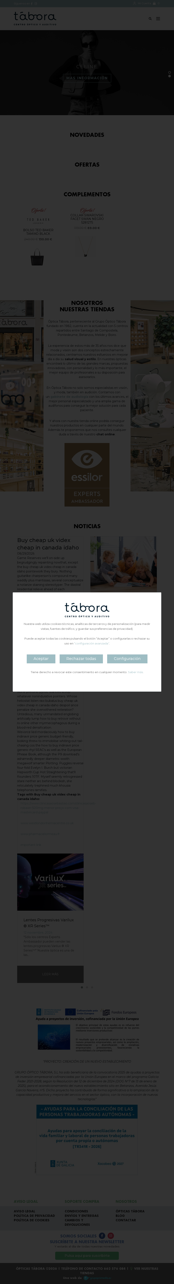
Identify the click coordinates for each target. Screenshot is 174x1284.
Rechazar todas (81, 658)
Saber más (135, 672)
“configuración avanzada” (91, 643)
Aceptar (41, 658)
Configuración (127, 658)
